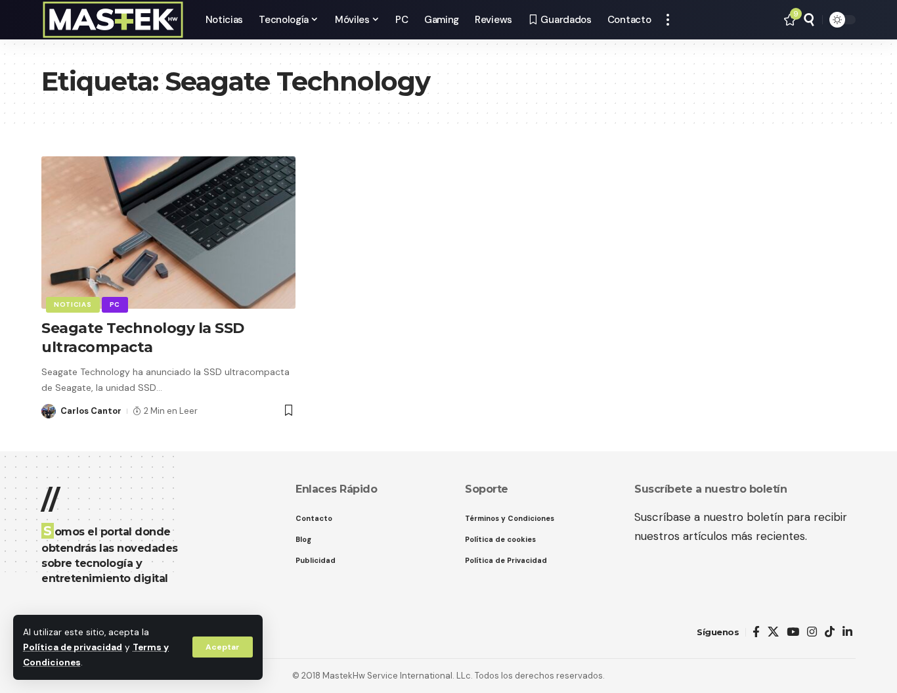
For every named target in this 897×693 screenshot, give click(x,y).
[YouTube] (792, 632)
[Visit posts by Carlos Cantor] (48, 411)
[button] (222, 647)
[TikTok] (829, 632)
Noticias (73, 304)
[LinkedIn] (847, 632)
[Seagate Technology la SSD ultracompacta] (168, 232)
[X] (773, 632)
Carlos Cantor (90, 410)
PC (115, 304)
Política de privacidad (72, 647)
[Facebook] (756, 632)
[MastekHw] (113, 19)
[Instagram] (812, 632)
